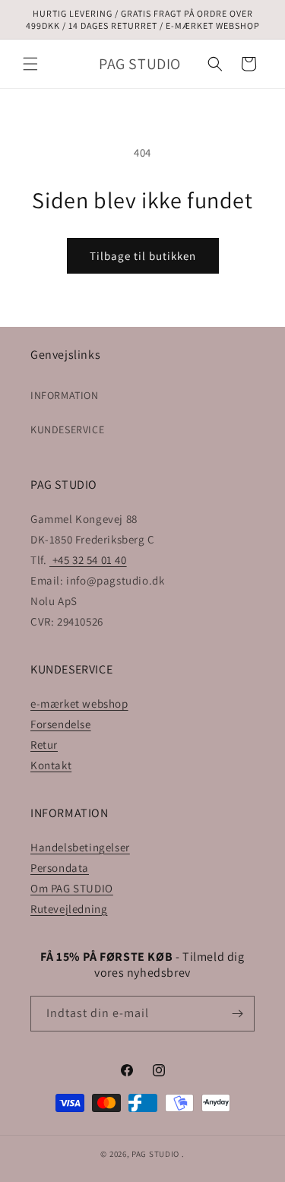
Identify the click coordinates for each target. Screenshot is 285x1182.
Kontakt (50, 765)
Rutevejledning (68, 909)
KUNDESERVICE (67, 429)
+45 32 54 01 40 (88, 560)
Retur (44, 744)
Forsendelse (60, 724)
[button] (30, 64)
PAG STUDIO (155, 1154)
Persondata (59, 867)
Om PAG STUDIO (71, 888)
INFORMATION (64, 395)
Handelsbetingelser (80, 847)
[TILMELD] (237, 1013)
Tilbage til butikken (143, 256)
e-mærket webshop (79, 703)
